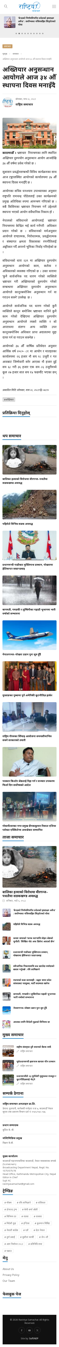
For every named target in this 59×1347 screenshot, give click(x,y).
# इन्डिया (25, 1223)
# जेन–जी (43, 1237)
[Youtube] (29, 1330)
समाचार (16, 53)
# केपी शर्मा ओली (30, 1209)
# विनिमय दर (10, 1216)
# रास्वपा (38, 1216)
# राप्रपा (25, 1216)
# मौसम (8, 1202)
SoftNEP (33, 1338)
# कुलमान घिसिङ (42, 1223)
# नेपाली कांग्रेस (11, 1230)
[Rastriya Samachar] (29, 7)
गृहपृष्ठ (4, 53)
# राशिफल (40, 1202)
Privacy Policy (11, 1275)
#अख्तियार (9, 399)
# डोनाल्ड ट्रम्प (10, 1209)
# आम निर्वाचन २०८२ (13, 1243)
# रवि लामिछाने (24, 1202)
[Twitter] (37, 1330)
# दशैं (25, 1230)
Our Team (9, 1281)
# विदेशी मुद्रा (10, 1223)
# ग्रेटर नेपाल (39, 1230)
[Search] (6, 6)
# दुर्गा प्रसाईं (9, 1237)
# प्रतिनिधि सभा (35, 1243)
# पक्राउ (8, 1250)
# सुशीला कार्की (27, 1237)
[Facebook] (22, 1330)
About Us (8, 1269)
